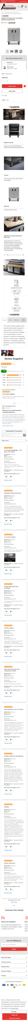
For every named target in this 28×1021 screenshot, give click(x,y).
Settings (14, 1012)
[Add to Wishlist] (25, 86)
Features (4, 320)
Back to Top (14, 902)
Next (14, 905)
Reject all (14, 1015)
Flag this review (8, 480)
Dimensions (16, 320)
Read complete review (7, 425)
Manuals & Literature (23, 320)
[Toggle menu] (26, 7)
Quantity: (5, 77)
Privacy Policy (14, 1008)
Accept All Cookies (14, 1018)
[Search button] (19, 7)
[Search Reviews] (24, 435)
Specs (10, 320)
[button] (9, 557)
